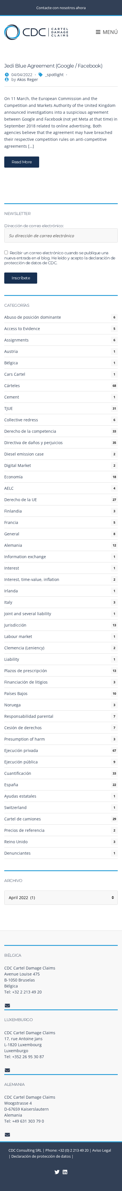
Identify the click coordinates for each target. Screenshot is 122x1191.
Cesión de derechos (23, 727)
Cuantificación (17, 773)
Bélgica (11, 362)
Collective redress (21, 419)
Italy (8, 602)
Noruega (12, 705)
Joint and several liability (27, 613)
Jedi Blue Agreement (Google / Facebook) (53, 66)
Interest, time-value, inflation (31, 579)
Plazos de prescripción (25, 670)
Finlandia (13, 511)
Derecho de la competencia (30, 431)
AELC (9, 488)
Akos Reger (27, 79)
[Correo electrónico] (7, 1005)
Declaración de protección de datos (41, 1156)
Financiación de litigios (26, 682)
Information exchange (25, 556)
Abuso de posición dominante (32, 317)
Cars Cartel (14, 374)
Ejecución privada (21, 750)
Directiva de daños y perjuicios (33, 442)
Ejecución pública (21, 762)
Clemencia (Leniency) (24, 648)
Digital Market (17, 465)
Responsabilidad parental (28, 716)
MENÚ (109, 32)
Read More (22, 161)
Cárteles (12, 385)
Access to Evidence (22, 328)
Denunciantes (17, 853)
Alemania (13, 545)
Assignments (16, 340)
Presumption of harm (24, 739)
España (11, 784)
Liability (11, 659)
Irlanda (11, 591)
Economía (13, 476)
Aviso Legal (101, 1150)
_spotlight (54, 74)
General (11, 533)
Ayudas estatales (20, 796)
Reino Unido (16, 841)
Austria (11, 351)
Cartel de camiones (22, 819)
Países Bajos (16, 693)
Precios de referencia (24, 830)
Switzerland (15, 807)
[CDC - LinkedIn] (57, 1171)
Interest (11, 568)
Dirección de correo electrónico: (34, 225)
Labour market (18, 636)
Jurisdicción (15, 625)
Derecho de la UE (20, 499)
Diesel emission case (24, 454)
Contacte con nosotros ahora (61, 7)
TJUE (8, 408)
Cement (11, 397)
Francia (11, 522)
